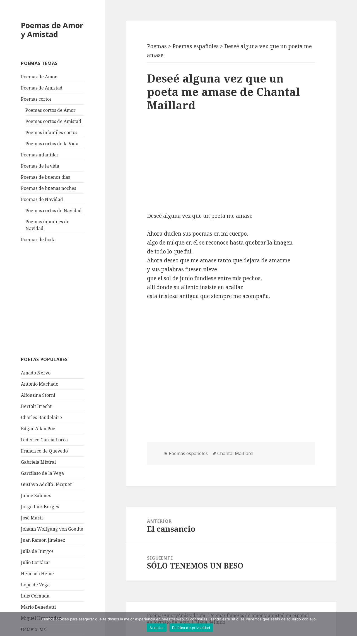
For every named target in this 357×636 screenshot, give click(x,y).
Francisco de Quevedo (44, 451)
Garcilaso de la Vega (42, 473)
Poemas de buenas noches (48, 188)
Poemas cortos (36, 99)
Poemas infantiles (40, 155)
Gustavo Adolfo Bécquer (46, 484)
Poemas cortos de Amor (50, 110)
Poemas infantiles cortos (51, 132)
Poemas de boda (38, 239)
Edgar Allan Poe (38, 428)
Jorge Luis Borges (40, 507)
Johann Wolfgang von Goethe (52, 529)
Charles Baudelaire (41, 417)
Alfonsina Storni (38, 395)
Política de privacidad (191, 627)
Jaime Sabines (36, 495)
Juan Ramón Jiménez (43, 540)
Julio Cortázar (35, 562)
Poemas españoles (188, 453)
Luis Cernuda (35, 596)
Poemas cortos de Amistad (53, 121)
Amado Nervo (35, 373)
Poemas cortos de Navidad (53, 210)
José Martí (32, 518)
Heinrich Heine (37, 573)
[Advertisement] (63, 298)
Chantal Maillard (235, 453)
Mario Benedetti (38, 607)
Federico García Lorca (44, 440)
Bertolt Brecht (36, 406)
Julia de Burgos (37, 551)
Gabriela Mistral (38, 462)
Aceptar (156, 627)
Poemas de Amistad (41, 88)
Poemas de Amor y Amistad (52, 29)
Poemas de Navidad (42, 199)
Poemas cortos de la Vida (51, 144)
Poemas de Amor (39, 77)
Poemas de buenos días (45, 177)
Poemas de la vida (40, 166)
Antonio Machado (39, 384)
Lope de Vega (35, 585)
